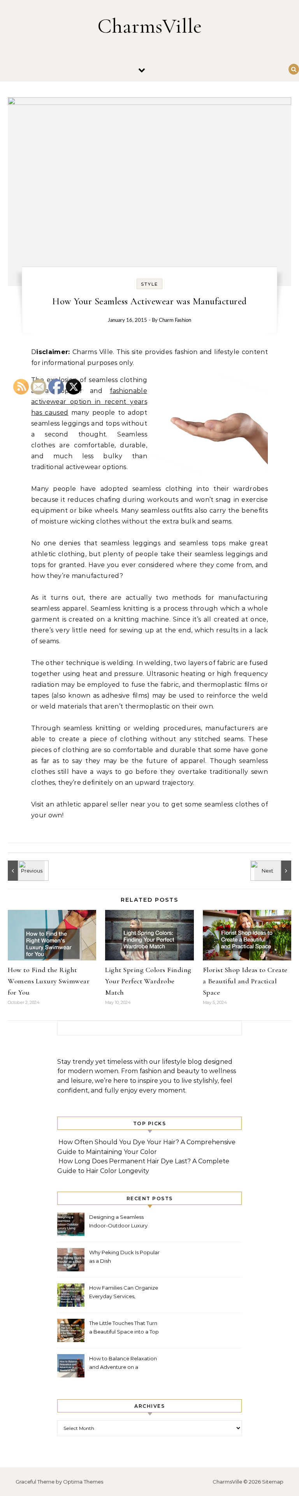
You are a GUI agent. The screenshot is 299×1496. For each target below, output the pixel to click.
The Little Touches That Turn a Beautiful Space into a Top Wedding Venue (124, 1328)
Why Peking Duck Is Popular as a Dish (124, 1256)
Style (149, 284)
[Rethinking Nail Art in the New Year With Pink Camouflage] (273, 871)
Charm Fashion (175, 320)
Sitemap (272, 1482)
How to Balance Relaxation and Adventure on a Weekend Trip (123, 1363)
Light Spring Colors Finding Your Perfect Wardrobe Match (148, 981)
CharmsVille (149, 25)
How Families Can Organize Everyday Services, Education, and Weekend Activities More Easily (123, 1293)
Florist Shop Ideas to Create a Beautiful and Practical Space (245, 981)
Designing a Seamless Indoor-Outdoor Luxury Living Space (118, 1222)
